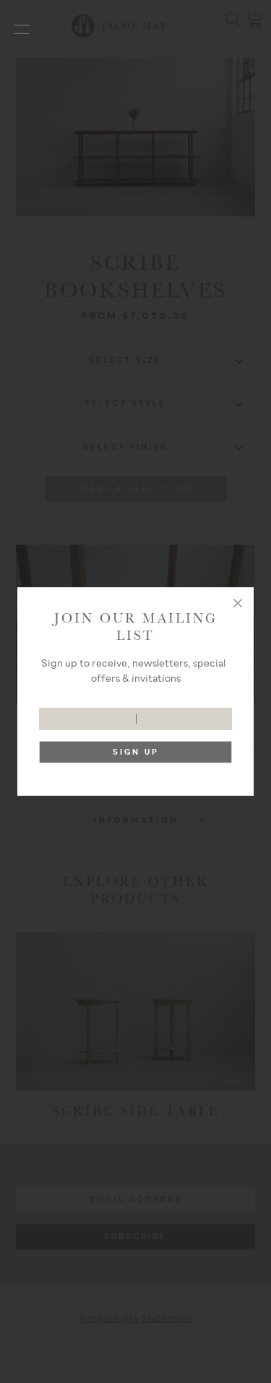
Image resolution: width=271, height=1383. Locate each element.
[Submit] (135, 755)
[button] (21, 28)
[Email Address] (135, 711)
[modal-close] (238, 603)
